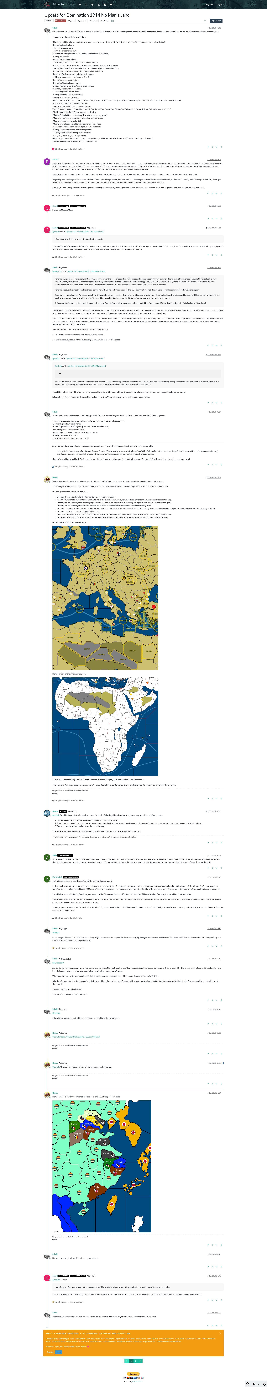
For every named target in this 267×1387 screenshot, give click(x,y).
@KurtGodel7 (65, 959)
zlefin (54, 855)
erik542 (55, 160)
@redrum (64, 1009)
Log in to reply (216, 21)
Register (50, 1352)
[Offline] (48, 29)
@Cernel (63, 355)
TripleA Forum (60, 4)
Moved (49, 21)
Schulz (55, 28)
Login (59, 1352)
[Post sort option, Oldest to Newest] (205, 21)
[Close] (220, 1333)
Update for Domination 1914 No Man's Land (84, 231)
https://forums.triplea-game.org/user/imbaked (80, 1037)
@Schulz (92, 228)
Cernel (55, 206)
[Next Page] (140, 1361)
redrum (55, 811)
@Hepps (63, 929)
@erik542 (64, 268)
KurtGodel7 (57, 877)
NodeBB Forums (137, 1382)
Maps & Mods (60, 21)
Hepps (55, 478)
